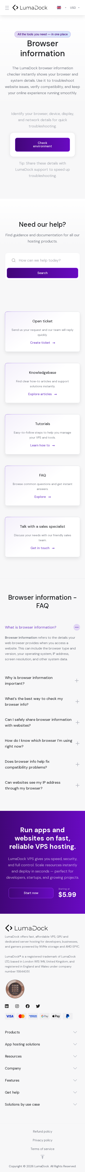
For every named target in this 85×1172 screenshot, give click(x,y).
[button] (42, 645)
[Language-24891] (61, 7)
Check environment (42, 145)
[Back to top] (42, 1156)
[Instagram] (17, 1006)
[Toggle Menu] (6, 7)
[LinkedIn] (7, 1006)
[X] (38, 1006)
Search (42, 273)
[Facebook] (27, 1006)
